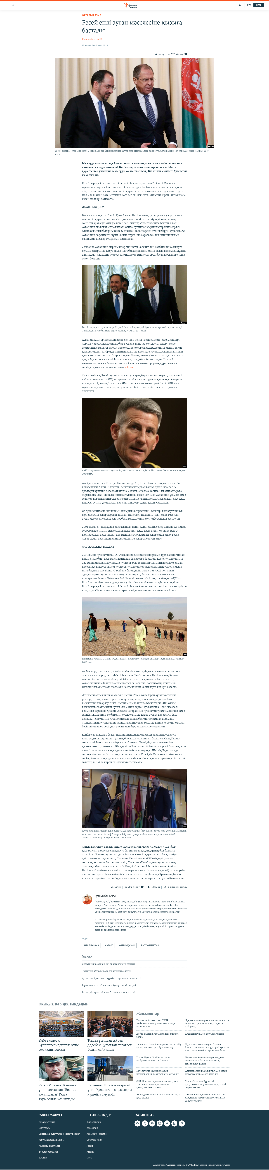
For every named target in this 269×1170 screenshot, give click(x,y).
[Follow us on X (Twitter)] (145, 1123)
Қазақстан (92, 1128)
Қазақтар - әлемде (97, 1134)
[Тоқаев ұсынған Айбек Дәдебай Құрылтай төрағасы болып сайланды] (110, 1024)
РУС (249, 5)
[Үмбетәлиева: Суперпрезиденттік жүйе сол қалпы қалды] (61, 1024)
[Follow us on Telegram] (167, 1123)
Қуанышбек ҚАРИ (92, 39)
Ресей (90, 1146)
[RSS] (174, 1123)
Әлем (89, 1158)
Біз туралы (44, 1128)
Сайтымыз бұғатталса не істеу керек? (59, 1134)
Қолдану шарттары (49, 1146)
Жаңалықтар (94, 1122)
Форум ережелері (48, 1152)
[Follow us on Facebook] (137, 1123)
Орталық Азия (94, 1140)
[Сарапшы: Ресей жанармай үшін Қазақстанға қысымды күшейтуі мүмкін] (110, 1068)
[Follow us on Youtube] (152, 1123)
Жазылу (43, 1158)
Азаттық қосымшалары (51, 1140)
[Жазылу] (182, 1123)
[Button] (159, 54)
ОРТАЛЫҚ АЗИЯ (91, 15)
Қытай (90, 1152)
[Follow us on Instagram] (160, 1123)
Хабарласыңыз (47, 1122)
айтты (129, 367)
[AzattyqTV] (240, 5)
